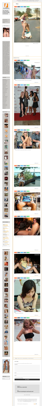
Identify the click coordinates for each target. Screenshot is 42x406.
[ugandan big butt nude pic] (6, 321)
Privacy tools (30, 401)
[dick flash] (6, 157)
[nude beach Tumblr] (6, 120)
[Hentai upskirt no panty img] (6, 269)
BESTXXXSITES (19, 0)
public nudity (6, 196)
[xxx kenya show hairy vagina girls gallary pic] (6, 353)
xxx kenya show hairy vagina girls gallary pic (6, 356)
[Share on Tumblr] (18, 6)
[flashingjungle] (6, 126)
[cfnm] (6, 210)
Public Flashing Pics (5, 96)
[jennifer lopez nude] (6, 189)
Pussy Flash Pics (5, 100)
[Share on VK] (24, 6)
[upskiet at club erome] (6, 290)
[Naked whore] (6, 306)
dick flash (6, 159)
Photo (16, 358)
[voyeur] (6, 205)
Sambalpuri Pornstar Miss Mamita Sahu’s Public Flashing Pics (6, 231)
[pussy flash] (6, 184)
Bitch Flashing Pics (5, 80)
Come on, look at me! (7, 244)
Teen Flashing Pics (5, 105)
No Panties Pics (5, 91)
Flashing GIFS (4, 84)
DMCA (25, 401)
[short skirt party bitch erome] (6, 295)
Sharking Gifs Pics (5, 104)
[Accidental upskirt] (6, 141)
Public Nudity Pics (5, 97)
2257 (23, 401)
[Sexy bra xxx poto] (6, 285)
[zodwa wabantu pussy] (6, 163)
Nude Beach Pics (5, 92)
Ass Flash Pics (4, 79)
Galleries (4, 22)
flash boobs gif (6, 180)
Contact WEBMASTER (20, 401)
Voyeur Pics (4, 108)
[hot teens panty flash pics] (6, 274)
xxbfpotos (6, 281)
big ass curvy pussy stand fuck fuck (6, 351)
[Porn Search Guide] (6, 131)
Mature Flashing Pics (5, 88)
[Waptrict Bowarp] (6, 253)
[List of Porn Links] (6, 136)
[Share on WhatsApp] (28, 6)
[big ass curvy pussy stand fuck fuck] (6, 348)
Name (16, 372)
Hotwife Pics (4, 87)
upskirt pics (6, 217)
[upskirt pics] (6, 215)
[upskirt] (6, 152)
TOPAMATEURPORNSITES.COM (24, 0)
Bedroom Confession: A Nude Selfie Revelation (5, 229)
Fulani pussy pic (6, 302)
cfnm (6, 212)
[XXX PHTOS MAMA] (6, 316)
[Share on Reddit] (15, 6)
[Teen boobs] (6, 168)
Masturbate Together (32, 0)
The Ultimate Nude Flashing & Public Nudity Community (6, 12)
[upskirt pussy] (6, 173)
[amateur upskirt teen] (6, 342)
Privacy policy (27, 401)
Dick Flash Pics (4, 83)
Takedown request (35, 401)
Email (16, 375)
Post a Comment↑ (36, 43)
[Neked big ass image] (6, 337)
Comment (16, 364)
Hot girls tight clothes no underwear (6, 335)
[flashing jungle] (6, 147)
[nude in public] (6, 199)
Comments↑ (36, 82)
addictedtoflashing (25, 358)
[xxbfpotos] (6, 279)
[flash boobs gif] (6, 178)
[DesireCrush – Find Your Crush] (6, 32)
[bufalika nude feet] (6, 327)
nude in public (6, 201)
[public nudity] (6, 194)
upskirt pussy (6, 175)
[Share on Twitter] (21, 6)
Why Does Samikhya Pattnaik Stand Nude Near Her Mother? (5, 225)
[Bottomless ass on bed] (6, 258)
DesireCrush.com (37, 0)
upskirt (6, 154)
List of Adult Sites (5, 19)
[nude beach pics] (6, 115)
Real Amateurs (4, 101)
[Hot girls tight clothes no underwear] (6, 332)
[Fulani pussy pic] (6, 300)
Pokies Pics (4, 93)
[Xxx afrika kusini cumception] (6, 264)
